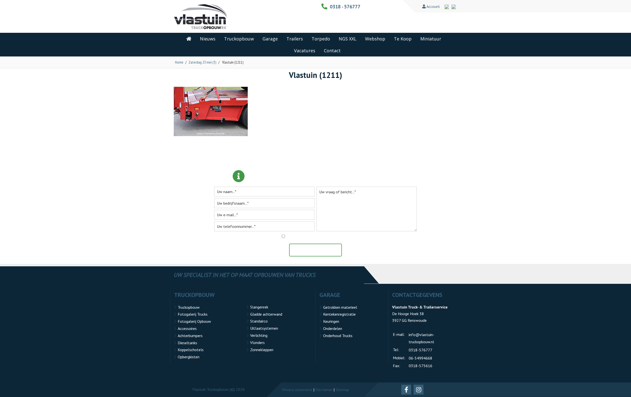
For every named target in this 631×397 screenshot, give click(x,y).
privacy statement (339, 236)
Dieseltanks (187, 342)
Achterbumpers (190, 335)
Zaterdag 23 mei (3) (202, 62)
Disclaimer (324, 389)
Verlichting (258, 335)
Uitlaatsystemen (264, 328)
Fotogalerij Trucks (193, 314)
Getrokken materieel (340, 307)
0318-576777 (420, 349)
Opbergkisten (188, 356)
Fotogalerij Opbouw (194, 321)
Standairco (259, 321)
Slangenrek (259, 307)
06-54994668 (420, 358)
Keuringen (331, 321)
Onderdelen (332, 328)
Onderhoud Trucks (337, 335)
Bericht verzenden (317, 250)
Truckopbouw (189, 307)
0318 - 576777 (345, 6)
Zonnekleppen (261, 349)
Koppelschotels (191, 349)
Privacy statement (297, 389)
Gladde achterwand (266, 314)
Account (433, 6)
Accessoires (187, 328)
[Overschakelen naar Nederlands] (453, 6)
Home (179, 62)
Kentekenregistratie (339, 314)
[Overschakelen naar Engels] (446, 6)
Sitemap (342, 389)
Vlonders (257, 342)
